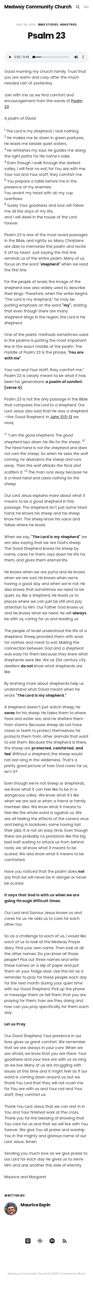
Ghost (81, 1274)
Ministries (68, 24)
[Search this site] (78, 7)
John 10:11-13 (61, 417)
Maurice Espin (35, 1205)
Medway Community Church (38, 7)
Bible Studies (48, 24)
